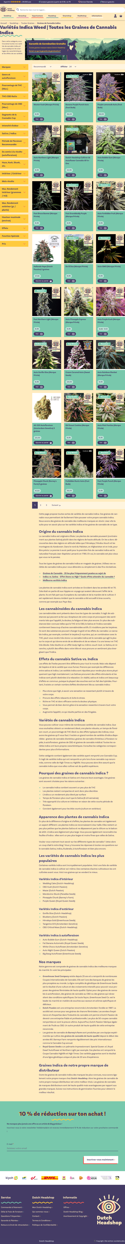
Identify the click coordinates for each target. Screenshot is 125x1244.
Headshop (52, 16)
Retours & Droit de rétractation (15, 1225)
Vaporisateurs (37, 16)
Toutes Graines (27, 23)
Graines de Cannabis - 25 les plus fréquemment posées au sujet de (74, 573)
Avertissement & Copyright (75, 1216)
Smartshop (67, 16)
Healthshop (82, 16)
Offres (66, 1207)
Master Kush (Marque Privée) (46, 104)
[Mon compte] (115, 15)
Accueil (3, 23)
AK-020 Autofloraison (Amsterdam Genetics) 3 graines (44, 428)
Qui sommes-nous (41, 1212)
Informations (97, 16)
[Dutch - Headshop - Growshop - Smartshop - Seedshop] (7, 9)
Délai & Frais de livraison (12, 1212)
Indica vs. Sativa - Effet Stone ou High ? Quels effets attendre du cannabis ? (79, 576)
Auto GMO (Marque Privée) (109, 266)
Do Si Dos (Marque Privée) (77, 266)
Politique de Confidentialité (44, 1225)
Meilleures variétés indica (55, 580)
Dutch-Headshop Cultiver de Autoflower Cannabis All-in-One (78, 160)
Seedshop (7, 16)
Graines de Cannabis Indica (49, 23)
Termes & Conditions (42, 1220)
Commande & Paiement (12, 1207)
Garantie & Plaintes (10, 1220)
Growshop (22, 16)
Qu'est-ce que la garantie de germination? (45, 51)
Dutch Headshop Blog (73, 1212)
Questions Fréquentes (11, 1216)
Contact (36, 1216)
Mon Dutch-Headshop (42, 1207)
